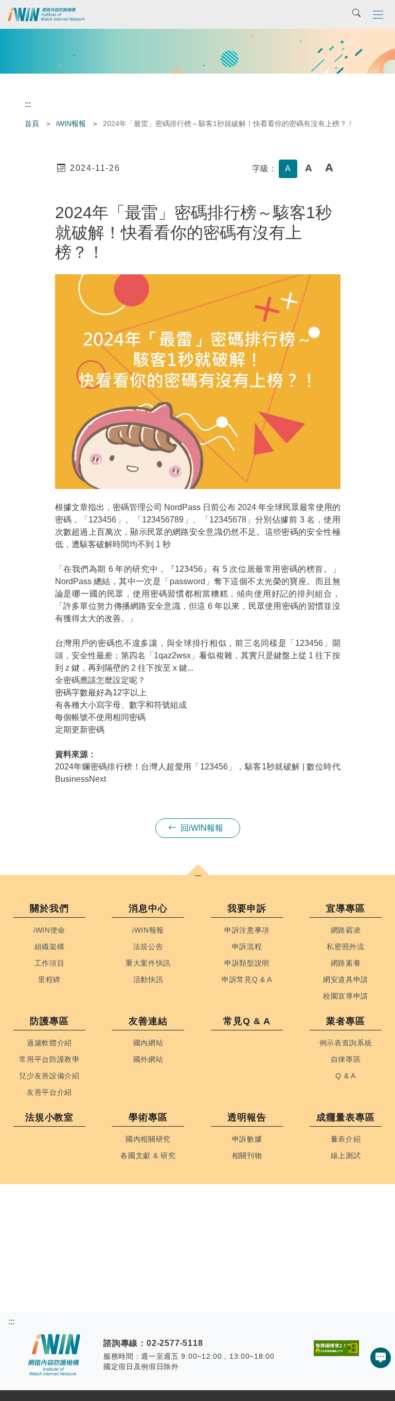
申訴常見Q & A (247, 980)
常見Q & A (246, 1021)
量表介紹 (346, 1139)
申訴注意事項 (247, 930)
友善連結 (148, 1021)
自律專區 (346, 1059)
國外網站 (148, 1059)
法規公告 (148, 947)
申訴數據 (247, 1139)
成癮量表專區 (345, 1117)
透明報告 (246, 1117)
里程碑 (49, 980)
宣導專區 (345, 908)
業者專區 (345, 1021)
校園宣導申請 (345, 996)
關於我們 (49, 908)
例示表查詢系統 (345, 1043)
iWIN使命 (49, 930)
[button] (378, 14)
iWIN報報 (71, 123)
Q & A (345, 1076)
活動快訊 (148, 980)
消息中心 (148, 908)
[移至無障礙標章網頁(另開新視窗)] (336, 1344)
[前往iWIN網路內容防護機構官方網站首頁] (46, 14)
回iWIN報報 (202, 828)
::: (28, 104)
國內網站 (148, 1043)
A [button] (288, 168)
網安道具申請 (345, 980)
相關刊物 (247, 1156)
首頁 (32, 123)
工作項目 (49, 963)
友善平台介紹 (49, 1092)
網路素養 (346, 963)
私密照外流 (345, 947)
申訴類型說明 (247, 963)
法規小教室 (49, 1117)
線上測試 (346, 1156)
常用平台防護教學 (49, 1059)
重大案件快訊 (148, 963)
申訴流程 (247, 947)
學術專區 (148, 1117)
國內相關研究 (148, 1139)
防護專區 (49, 1021)
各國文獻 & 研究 (147, 1156)
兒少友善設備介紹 (49, 1076)
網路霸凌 (346, 930)
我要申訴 (246, 908)
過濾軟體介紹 (49, 1043)
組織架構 (49, 947)
